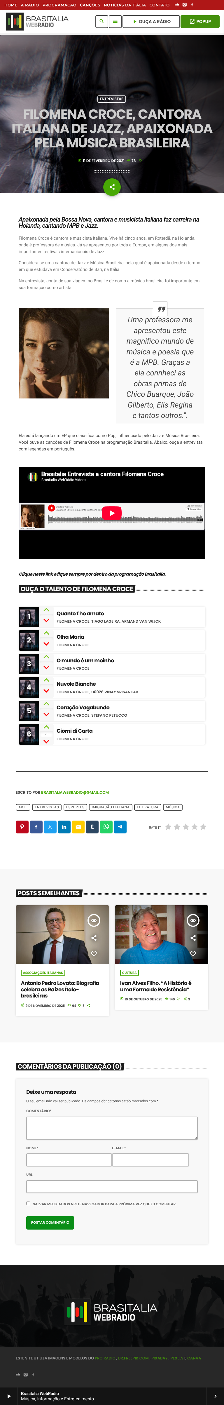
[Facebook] (192, 5)
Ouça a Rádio (151, 22)
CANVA (194, 1358)
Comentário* (39, 1111)
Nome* (32, 1148)
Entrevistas (111, 99)
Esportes (75, 807)
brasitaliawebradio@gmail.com (75, 792)
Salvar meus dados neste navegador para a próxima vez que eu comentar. (105, 1204)
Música (173, 807)
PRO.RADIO (105, 1358)
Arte (22, 807)
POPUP (200, 22)
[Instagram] (184, 5)
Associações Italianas (43, 972)
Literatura (147, 807)
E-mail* (119, 1148)
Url (29, 1174)
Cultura (129, 972)
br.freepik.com (133, 1358)
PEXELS (176, 1358)
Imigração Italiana (111, 807)
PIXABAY (159, 1358)
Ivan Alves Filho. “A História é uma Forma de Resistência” (155, 986)
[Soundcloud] (177, 5)
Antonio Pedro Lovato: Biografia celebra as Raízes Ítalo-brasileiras (60, 990)
